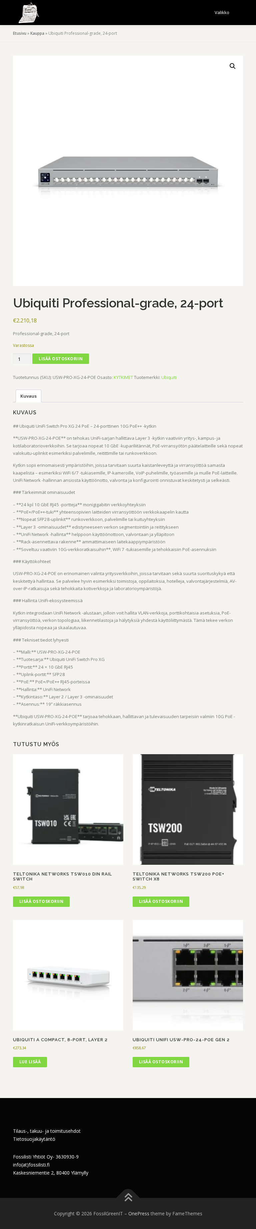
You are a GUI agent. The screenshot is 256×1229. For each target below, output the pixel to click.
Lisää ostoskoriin (61, 359)
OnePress (138, 1213)
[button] (233, 66)
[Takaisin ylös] (128, 1198)
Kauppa (37, 33)
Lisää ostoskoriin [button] (41, 901)
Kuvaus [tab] (28, 396)
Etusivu (19, 33)
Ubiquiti (169, 377)
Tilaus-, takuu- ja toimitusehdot (47, 1131)
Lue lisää (30, 1062)
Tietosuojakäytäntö (34, 1139)
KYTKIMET (123, 377)
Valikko (222, 12)
